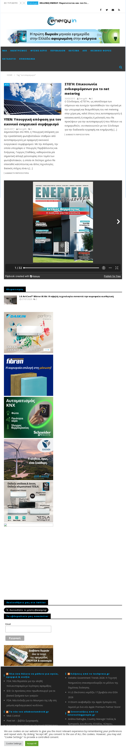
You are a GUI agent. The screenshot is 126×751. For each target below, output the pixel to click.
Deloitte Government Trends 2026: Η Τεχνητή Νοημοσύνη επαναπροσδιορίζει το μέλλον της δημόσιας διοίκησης (93, 682)
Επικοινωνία (27, 58)
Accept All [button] (31, 743)
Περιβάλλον (57, 50)
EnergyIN (22, 129)
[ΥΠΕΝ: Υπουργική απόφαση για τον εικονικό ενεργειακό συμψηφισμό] (32, 99)
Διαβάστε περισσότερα (17, 173)
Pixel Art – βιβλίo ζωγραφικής (22, 720)
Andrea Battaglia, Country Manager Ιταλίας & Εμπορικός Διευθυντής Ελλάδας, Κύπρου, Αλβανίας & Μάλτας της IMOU (92, 723)
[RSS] (119, 10)
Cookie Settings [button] (13, 743)
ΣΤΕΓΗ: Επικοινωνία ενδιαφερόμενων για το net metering (87, 89)
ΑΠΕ (85, 50)
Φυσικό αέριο (38, 50)
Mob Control (13, 715)
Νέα (4, 50)
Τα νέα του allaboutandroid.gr (29, 711)
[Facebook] (101, 10)
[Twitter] (107, 10)
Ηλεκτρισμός (35, 3)
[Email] (113, 10)
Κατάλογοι (9, 58)
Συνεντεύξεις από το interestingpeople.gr (83, 713)
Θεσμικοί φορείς (101, 50)
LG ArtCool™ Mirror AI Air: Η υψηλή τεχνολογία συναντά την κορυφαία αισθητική (66, 296)
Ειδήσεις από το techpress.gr (90, 673)
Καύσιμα (74, 50)
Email (8, 624)
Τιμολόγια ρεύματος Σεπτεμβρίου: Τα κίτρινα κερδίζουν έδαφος (68, 3)
